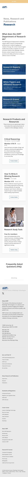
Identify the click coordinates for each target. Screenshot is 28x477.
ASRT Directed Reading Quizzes (8, 357)
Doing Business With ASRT (7, 439)
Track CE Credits (5, 359)
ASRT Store (4, 361)
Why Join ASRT (5, 435)
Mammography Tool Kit (7, 454)
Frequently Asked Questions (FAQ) (14, 265)
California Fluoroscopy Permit (8, 462)
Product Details (14, 160)
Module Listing (14, 249)
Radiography (4, 460)
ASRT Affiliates (5, 437)
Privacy (7, 471)
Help (20, 471)
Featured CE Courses (6, 366)
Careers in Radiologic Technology (8, 410)
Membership (4, 433)
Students (4, 418)
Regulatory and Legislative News (8, 395)
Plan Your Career (5, 412)
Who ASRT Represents (6, 431)
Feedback (5, 473)
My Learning (4, 368)
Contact (9, 473)
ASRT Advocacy (5, 399)
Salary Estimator (5, 416)
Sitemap (23, 471)
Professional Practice (6, 393)
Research (4, 380)
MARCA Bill (4, 397)
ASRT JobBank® (5, 414)
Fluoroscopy (4, 458)
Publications (4, 382)
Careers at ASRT (5, 441)
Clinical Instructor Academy (7, 456)
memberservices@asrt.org (9, 335)
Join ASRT (14, 1)
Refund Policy (12, 471)
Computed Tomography (7, 452)
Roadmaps (4, 420)
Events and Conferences (7, 363)
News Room (4, 378)
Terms (17, 471)
